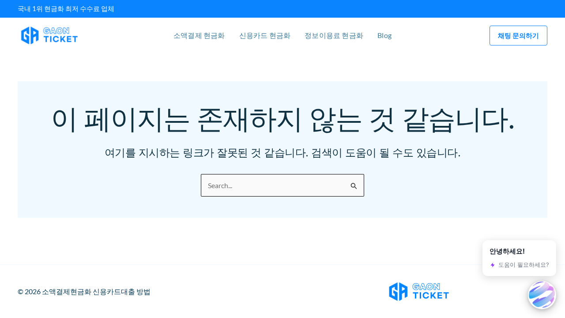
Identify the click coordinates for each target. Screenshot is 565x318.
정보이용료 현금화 (334, 35)
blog (384, 35)
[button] (518, 35)
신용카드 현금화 (265, 35)
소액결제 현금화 (199, 35)
